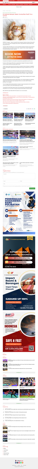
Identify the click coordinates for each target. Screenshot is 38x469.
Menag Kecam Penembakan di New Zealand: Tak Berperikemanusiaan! (16, 412)
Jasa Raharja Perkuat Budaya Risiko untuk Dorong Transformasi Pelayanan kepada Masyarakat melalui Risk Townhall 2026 (21, 365)
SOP (21, 465)
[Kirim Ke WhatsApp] (34, 108)
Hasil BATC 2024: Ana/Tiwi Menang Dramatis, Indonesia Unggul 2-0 (10, 399)
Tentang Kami (14, 465)
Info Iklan (24, 465)
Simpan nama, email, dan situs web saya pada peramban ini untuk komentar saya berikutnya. (18, 186)
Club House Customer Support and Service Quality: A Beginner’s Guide (13, 100)
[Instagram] (19, 463)
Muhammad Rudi (6, 453)
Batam (5, 448)
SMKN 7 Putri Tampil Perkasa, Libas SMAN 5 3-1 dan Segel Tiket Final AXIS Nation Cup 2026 (8, 120)
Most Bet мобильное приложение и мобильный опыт (10, 103)
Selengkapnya (18, 372)
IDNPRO (6, 17)
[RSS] (22, 463)
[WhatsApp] (21, 463)
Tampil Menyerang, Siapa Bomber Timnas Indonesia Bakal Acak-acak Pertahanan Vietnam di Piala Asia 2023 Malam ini (27, 399)
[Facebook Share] (27, 108)
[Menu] (3, 2)
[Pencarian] (34, 2)
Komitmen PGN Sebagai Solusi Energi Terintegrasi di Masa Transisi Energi (19, 426)
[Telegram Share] (32, 108)
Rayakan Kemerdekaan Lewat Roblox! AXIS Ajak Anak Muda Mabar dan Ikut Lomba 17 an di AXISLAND (21, 360)
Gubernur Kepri (6, 454)
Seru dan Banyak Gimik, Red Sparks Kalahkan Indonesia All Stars (10, 387)
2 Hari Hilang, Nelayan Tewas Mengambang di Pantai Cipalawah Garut (16, 417)
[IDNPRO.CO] (7, 2)
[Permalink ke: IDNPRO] (3, 17)
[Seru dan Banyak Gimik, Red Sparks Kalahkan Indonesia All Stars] (10, 381)
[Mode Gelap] (33, 2)
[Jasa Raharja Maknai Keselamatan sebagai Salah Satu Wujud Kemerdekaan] (5, 369)
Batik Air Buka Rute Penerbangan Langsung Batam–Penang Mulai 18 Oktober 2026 (15, 0)
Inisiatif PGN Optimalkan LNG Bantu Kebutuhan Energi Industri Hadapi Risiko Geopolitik (21, 439)
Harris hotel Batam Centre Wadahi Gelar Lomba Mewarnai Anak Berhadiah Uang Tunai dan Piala (20, 409)
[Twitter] (17, 463)
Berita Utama (9, 12)
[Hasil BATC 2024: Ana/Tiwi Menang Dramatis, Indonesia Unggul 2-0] (10, 393)
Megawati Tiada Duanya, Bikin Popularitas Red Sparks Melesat (27, 387)
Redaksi (18, 465)
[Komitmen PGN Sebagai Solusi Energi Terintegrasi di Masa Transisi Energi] (5, 427)
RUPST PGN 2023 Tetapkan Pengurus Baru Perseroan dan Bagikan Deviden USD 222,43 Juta (21, 431)
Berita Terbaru (5, 12)
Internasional (14, 12)
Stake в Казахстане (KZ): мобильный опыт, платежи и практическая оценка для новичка (18, 124)
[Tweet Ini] (29, 108)
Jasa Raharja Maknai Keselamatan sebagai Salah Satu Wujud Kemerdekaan (20, 368)
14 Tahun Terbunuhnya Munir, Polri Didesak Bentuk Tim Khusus (14, 420)
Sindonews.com (5, 92)
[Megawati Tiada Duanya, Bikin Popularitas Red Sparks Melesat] (27, 381)
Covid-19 (5, 451)
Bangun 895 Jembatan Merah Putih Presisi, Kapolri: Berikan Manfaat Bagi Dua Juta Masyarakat (17, 99)
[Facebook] (15, 463)
